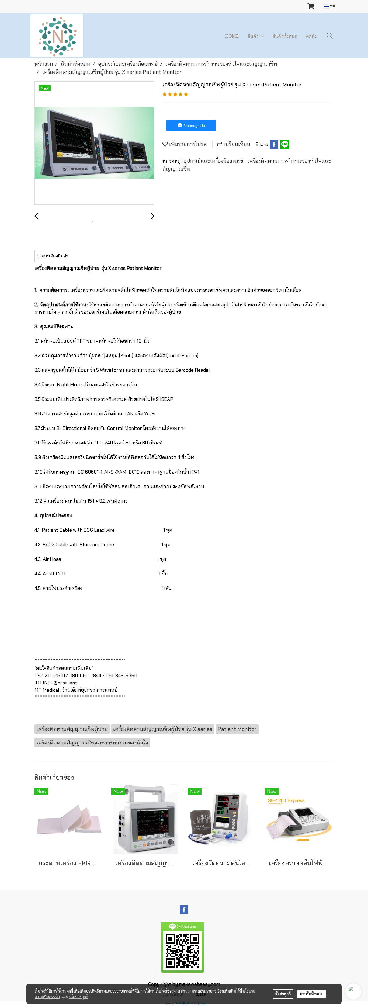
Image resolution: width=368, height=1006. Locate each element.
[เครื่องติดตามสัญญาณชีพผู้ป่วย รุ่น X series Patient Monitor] (94, 143)
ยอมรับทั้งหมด (311, 993)
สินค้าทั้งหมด (284, 35)
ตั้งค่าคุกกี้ (283, 993)
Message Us (194, 125)
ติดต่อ (311, 35)
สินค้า (254, 35)
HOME (232, 35)
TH (332, 6)
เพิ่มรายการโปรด (187, 144)
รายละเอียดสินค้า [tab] (52, 256)
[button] (330, 35)
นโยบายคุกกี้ (78, 996)
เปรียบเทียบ (236, 144)
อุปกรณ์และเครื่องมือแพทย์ (214, 160)
